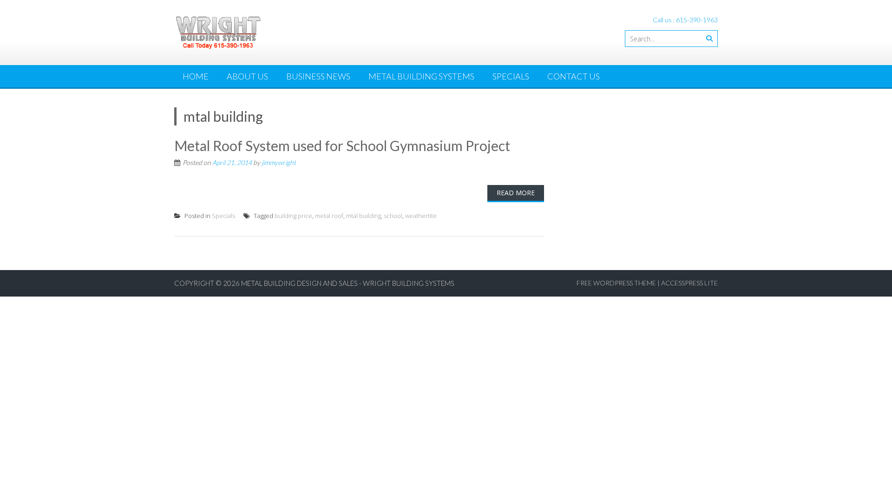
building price (293, 215)
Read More (516, 192)
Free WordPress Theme (616, 283)
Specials (510, 76)
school (393, 215)
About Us (247, 76)
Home (196, 76)
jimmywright (279, 162)
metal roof (329, 215)
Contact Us (573, 76)
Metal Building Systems (421, 76)
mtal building (363, 215)
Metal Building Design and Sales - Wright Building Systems (347, 283)
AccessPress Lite (689, 283)
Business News (318, 76)
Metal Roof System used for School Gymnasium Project (342, 145)
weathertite (421, 215)
